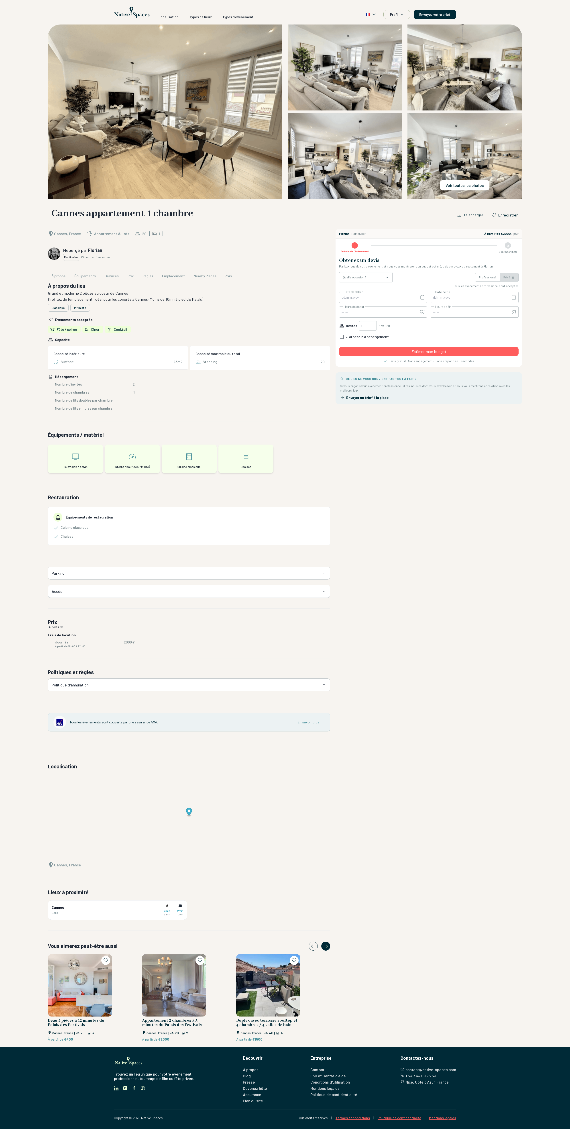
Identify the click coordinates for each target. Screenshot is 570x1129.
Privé (506, 277)
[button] (285, 111)
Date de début (353, 292)
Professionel (487, 277)
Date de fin (442, 292)
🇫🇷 (368, 14)
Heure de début (354, 306)
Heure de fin (443, 306)
